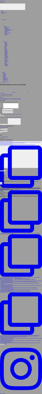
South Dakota (6, 60)
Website (1, 112)
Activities (3, 72)
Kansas (6, 48)
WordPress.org (3, 176)
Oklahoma (6, 59)
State (4, 41)
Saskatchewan (7, 34)
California (6, 44)
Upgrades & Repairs (6, 81)
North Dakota (6, 57)
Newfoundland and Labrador (8, 29)
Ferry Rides (4, 76)
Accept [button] (32, 181)
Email (1, 130)
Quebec (6, 33)
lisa (28, 92)
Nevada (6, 55)
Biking (4, 73)
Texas (5, 62)
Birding (4, 77)
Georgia (6, 46)
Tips (3, 80)
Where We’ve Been (4, 12)
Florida (6, 45)
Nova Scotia (6, 31)
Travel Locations (4, 19)
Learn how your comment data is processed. (16, 117)
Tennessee (6, 61)
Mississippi (6, 52)
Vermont (6, 63)
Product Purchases (5, 79)
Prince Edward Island (7, 32)
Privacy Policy (2, 179)
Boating (4, 75)
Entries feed (3, 174)
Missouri (6, 53)
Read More (36, 181)
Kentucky (6, 49)
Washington (6, 64)
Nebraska (6, 54)
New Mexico (6, 56)
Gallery (3, 13)
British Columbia (7, 27)
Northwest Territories (7, 30)
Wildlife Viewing (5, 78)
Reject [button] (34, 181)
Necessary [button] (1, 190)
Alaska (6, 42)
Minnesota (6, 51)
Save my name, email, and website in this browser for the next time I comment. (11, 114)
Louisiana (6, 50)
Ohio (5, 58)
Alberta (6, 26)
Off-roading (4, 74)
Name (1, 109)
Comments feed (4, 175)
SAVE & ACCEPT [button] (2, 197)
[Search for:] (4, 124)
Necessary (2, 191)
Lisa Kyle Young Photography (4, 127)
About (2, 11)
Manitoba (6, 28)
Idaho (5, 47)
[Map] (4, 136)
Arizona (6, 43)
